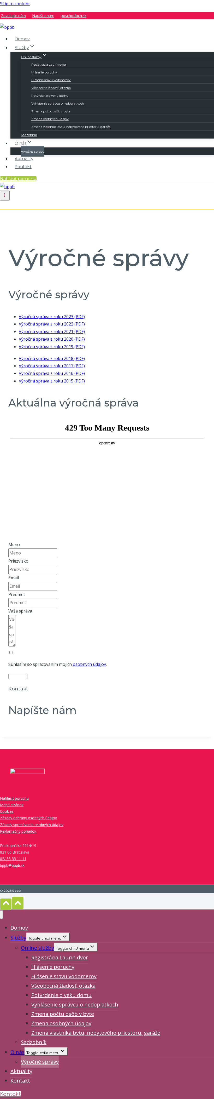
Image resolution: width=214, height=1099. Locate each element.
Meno (14, 544)
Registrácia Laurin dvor (48, 64)
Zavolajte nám (13, 15)
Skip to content (15, 4)
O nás (17, 1052)
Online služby (37, 947)
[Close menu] (1, 914)
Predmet (16, 594)
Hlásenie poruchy (44, 72)
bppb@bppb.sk (12, 865)
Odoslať (17, 676)
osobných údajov (89, 664)
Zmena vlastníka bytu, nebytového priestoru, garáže (70, 127)
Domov (22, 38)
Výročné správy (32, 151)
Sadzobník (29, 135)
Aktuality (24, 158)
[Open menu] (5, 196)
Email (13, 578)
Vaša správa (20, 611)
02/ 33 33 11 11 (13, 858)
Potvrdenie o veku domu (49, 96)
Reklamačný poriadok (18, 831)
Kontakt (23, 166)
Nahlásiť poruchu (18, 178)
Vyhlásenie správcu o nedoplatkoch (57, 103)
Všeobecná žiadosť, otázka (51, 88)
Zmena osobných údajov (50, 119)
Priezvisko (18, 561)
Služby (18, 937)
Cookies (7, 811)
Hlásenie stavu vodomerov (51, 80)
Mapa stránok (11, 804)
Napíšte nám (43, 15)
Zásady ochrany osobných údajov (28, 817)
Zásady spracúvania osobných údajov (31, 824)
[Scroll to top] (6, 904)
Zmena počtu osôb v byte (50, 111)
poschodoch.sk (73, 15)
